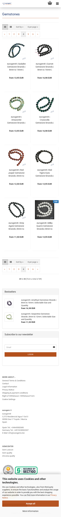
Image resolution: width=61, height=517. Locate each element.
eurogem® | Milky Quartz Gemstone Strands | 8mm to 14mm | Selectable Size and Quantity (44, 226)
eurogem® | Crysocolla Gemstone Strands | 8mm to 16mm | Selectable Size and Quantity (45, 120)
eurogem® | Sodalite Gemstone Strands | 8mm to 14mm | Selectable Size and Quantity (16, 67)
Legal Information (9, 387)
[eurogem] (6, 3)
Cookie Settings (8, 399)
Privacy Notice (8, 390)
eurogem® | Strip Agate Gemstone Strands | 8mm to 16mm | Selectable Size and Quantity (16, 226)
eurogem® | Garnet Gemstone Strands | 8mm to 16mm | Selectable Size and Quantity (45, 67)
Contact (5, 383)
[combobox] (19, 27)
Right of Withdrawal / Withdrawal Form (18, 396)
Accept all (30, 503)
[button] (5, 27)
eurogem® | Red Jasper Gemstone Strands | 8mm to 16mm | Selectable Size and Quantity (16, 173)
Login (30, 354)
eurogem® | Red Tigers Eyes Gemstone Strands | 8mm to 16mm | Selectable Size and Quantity (45, 173)
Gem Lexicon (7, 450)
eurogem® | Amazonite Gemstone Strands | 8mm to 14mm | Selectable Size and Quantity (16, 120)
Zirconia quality (8, 456)
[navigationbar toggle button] (57, 3)
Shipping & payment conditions (15, 393)
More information (30, 511)
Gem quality (7, 453)
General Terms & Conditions (13, 380)
